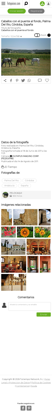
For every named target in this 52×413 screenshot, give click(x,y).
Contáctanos (22, 386)
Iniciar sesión (16, 11)
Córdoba (29, 180)
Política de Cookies (41, 382)
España (24, 185)
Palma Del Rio (11, 180)
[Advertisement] (26, 112)
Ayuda (34, 386)
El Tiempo (9, 166)
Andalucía (9, 185)
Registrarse (36, 11)
